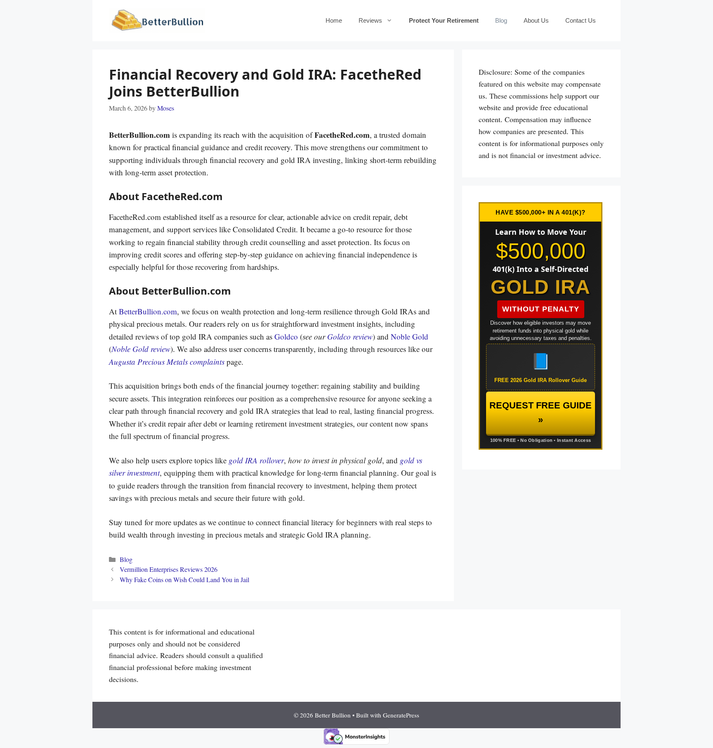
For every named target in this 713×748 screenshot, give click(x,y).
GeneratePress (401, 715)
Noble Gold (409, 336)
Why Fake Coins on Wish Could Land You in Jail (184, 579)
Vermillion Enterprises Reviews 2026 (168, 569)
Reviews (370, 20)
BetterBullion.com (148, 311)
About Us (536, 20)
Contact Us (580, 20)
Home (334, 20)
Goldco (286, 336)
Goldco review (350, 336)
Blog (501, 20)
